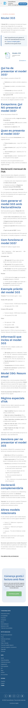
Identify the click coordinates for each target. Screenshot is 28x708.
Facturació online (5, 613)
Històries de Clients (5, 639)
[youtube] (22, 696)
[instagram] (14, 696)
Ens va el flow (4, 674)
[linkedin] (10, 696)
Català (2, 685)
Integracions (4, 664)
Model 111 (7, 522)
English (3, 683)
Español (3, 681)
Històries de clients (5, 662)
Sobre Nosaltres (5, 660)
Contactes (3, 620)
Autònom (7, 531)
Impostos (3, 617)
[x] (6, 696)
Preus (2, 637)
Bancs (2, 622)
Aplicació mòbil (5, 626)
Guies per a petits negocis (7, 645)
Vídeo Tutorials (4, 643)
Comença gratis (14, 594)
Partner (3, 672)
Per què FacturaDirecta (6, 634)
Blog (2, 670)
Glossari (3, 651)
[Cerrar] (1, 3)
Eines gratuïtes (4, 666)
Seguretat (3, 649)
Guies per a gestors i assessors (8, 647)
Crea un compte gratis (13, 41)
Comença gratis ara (11, 548)
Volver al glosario (8, 14)
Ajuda (2, 658)
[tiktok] (18, 696)
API (2, 668)
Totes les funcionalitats (6, 628)
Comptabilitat (4, 615)
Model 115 (7, 526)
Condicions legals (14, 703)
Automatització (4, 624)
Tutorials (3, 641)
